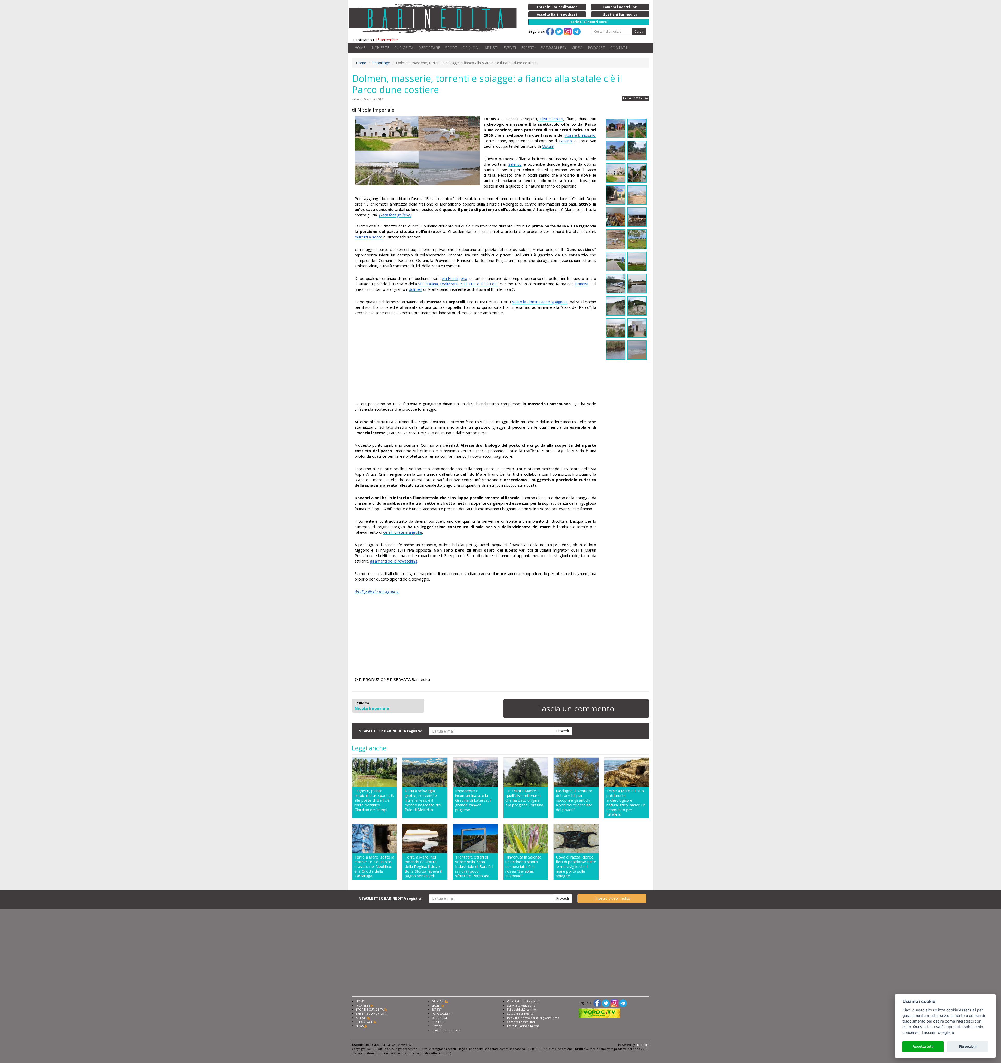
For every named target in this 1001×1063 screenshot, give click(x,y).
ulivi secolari (550, 118)
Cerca (638, 31)
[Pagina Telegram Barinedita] (623, 1003)
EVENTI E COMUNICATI (371, 1014)
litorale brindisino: (580, 135)
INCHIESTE (380, 47)
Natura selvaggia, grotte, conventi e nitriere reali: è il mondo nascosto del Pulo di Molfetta (423, 800)
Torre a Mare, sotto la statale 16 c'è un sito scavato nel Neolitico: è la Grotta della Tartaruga (374, 866)
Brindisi (581, 283)
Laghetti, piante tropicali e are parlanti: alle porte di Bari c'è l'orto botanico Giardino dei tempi (374, 800)
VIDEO (577, 47)
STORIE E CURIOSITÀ (370, 1009)
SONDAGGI (439, 1018)
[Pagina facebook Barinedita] (597, 1003)
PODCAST (596, 47)
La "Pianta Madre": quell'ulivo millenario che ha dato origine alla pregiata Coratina (524, 797)
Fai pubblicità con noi (522, 1009)
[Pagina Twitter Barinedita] (606, 1003)
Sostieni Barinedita (520, 1014)
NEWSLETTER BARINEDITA (391, 730)
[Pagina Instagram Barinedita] (614, 1003)
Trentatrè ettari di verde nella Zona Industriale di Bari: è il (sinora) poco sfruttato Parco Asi (474, 866)
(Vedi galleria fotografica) (377, 591)
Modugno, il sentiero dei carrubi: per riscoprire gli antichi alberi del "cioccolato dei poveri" (574, 800)
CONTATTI (619, 47)
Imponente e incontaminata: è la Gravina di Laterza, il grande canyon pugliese (473, 800)
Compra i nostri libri (521, 1022)
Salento (515, 164)
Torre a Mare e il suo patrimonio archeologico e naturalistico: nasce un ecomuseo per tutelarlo (625, 802)
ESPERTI (528, 47)
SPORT (451, 47)
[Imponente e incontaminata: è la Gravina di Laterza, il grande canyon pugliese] (475, 772)
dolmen (415, 289)
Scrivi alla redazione (521, 1005)
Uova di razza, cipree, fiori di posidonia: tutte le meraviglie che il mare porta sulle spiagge (576, 866)
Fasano (565, 140)
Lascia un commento (576, 708)
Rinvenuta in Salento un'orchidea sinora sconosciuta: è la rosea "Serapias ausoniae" (523, 866)
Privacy (436, 1026)
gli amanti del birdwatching (393, 561)
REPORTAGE (429, 47)
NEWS (360, 1026)
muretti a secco (368, 236)
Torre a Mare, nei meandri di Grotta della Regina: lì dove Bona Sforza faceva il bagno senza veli (423, 866)
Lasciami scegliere (938, 1032)
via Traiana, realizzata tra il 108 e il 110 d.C (458, 283)
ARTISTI (491, 47)
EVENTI (509, 47)
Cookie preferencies (445, 1030)
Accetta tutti (923, 1046)
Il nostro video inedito (612, 898)
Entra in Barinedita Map (523, 1026)
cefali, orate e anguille (402, 532)
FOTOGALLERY (553, 47)
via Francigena (454, 278)
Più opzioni (967, 1046)
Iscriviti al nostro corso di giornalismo (533, 1018)
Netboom (642, 1045)
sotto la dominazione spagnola (540, 301)
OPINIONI (470, 47)
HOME (360, 47)
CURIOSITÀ (403, 47)
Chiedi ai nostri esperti (523, 1001)
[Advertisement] (475, 359)
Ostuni (548, 146)
